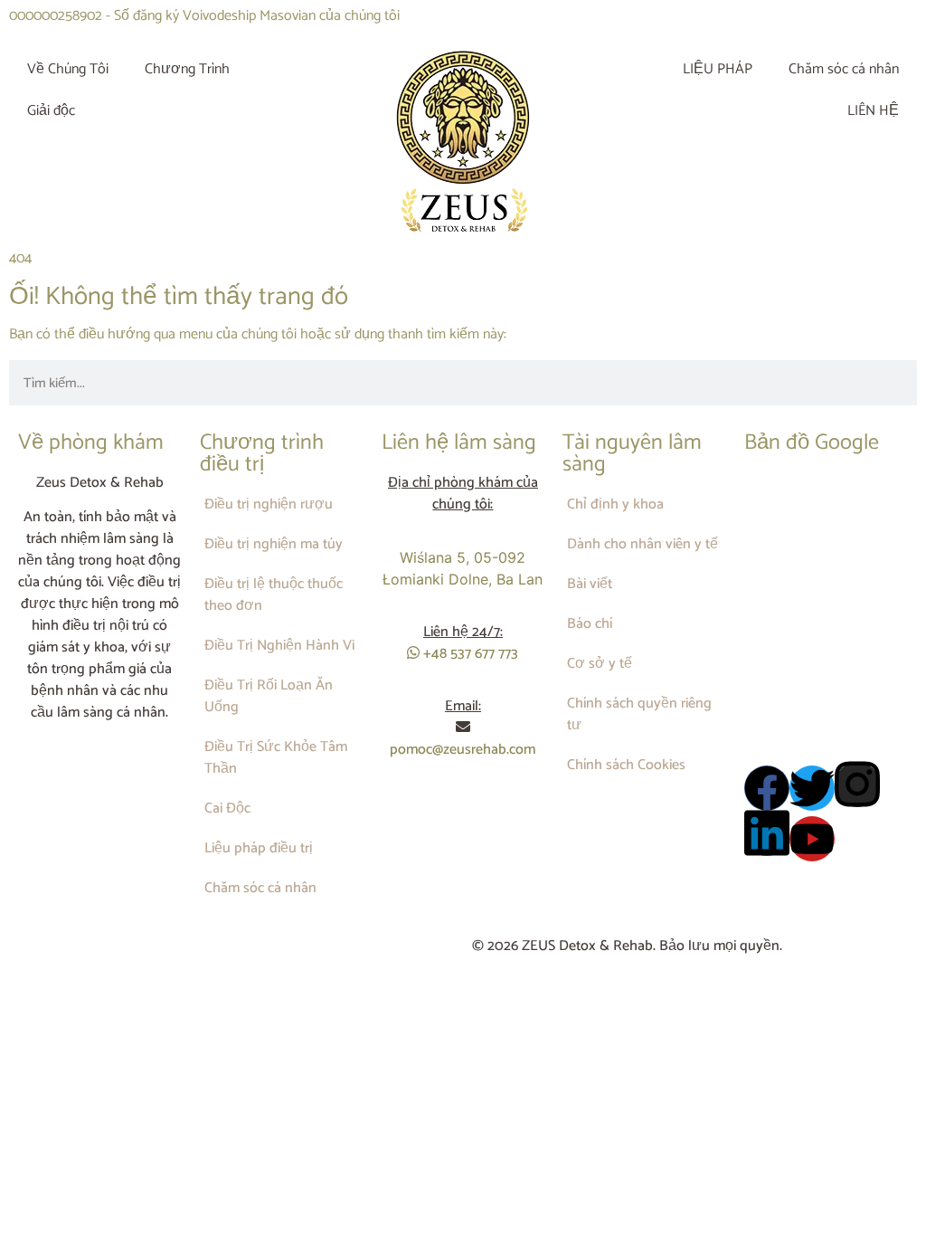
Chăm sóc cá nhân (844, 69)
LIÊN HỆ (873, 111)
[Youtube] (812, 838)
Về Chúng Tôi (68, 69)
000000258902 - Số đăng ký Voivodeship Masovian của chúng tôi (204, 16)
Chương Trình (187, 69)
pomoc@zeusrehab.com (462, 749)
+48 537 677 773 (469, 654)
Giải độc (51, 111)
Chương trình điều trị (262, 453)
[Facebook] (766, 788)
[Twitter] (812, 788)
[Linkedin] (766, 833)
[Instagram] (857, 784)
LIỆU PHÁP (717, 69)
